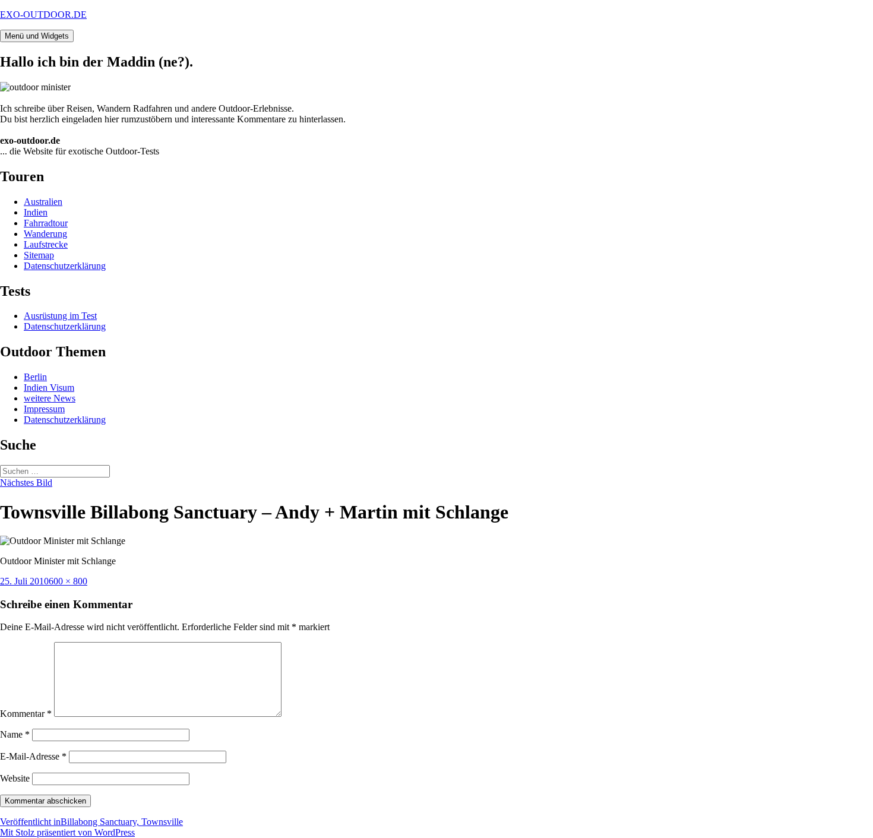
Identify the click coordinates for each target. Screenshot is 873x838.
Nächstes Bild (26, 482)
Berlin (35, 377)
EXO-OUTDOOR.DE (43, 15)
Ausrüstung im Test (60, 316)
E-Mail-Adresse (33, 756)
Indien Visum (49, 387)
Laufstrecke (46, 244)
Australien (43, 202)
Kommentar (26, 714)
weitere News (49, 398)
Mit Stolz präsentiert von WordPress (67, 832)
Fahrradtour (46, 223)
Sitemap (39, 255)
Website (15, 778)
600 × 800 (68, 581)
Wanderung (45, 234)
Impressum (44, 409)
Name (15, 734)
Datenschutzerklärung (65, 266)
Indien (36, 212)
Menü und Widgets (37, 35)
